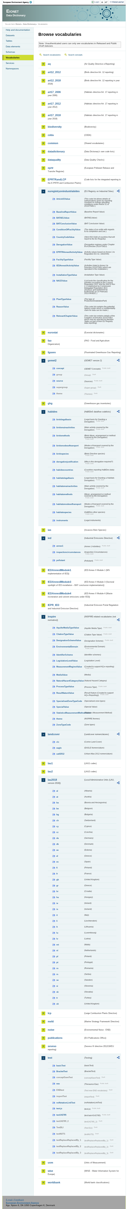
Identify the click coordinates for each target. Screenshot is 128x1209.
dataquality (54, 159)
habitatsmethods (64, 494)
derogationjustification (67, 462)
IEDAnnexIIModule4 (59, 593)
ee (57, 850)
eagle (59, 748)
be (57, 808)
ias (49, 530)
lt (57, 927)
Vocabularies (13, 57)
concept (60, 368)
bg (57, 814)
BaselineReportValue (66, 212)
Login (96, 2)
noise (51, 1029)
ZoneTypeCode (63, 725)
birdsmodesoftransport (67, 445)
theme (59, 719)
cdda (51, 135)
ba (57, 802)
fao (50, 340)
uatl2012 (60, 754)
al (57, 791)
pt (57, 962)
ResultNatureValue (65, 693)
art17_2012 (54, 103)
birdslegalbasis (63, 419)
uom (50, 1162)
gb (57, 879)
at (57, 797)
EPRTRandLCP (57, 179)
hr (57, 891)
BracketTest (61, 1071)
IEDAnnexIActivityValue (67, 265)
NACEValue (61, 281)
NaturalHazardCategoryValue (70, 681)
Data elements (13, 46)
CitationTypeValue (65, 634)
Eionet (18, 24)
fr (57, 873)
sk (57, 992)
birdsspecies (62, 454)
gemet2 (52, 360)
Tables (9, 41)
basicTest (60, 1065)
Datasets (10, 35)
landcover (54, 734)
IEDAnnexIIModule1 (59, 570)
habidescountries (64, 470)
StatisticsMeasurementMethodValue (70, 713)
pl (57, 956)
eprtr (50, 168)
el (57, 856)
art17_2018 (54, 115)
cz (57, 832)
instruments (62, 520)
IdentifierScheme (64, 655)
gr (57, 885)
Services (10, 63)
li (57, 921)
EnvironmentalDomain (67, 646)
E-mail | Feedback (15, 1200)
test (50, 1057)
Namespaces (12, 68)
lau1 (50, 763)
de (57, 838)
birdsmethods (63, 435)
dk (57, 844)
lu (57, 933)
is (57, 909)
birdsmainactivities (65, 427)
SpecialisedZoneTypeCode (69, 701)
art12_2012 (54, 72)
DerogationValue (64, 244)
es (57, 862)
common (53, 143)
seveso (52, 1046)
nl (57, 950)
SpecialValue (62, 707)
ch (57, 820)
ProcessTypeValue (65, 686)
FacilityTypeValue (64, 259)
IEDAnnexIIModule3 (59, 582)
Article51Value (63, 199)
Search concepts (75, 55)
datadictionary (56, 151)
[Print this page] (102, 2)
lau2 (50, 771)
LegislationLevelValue (67, 661)
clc (57, 742)
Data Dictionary (29, 24)
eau (58, 1083)
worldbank (54, 1182)
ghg (50, 403)
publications (55, 1038)
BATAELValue (62, 218)
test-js (59, 1108)
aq (49, 64)
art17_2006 (54, 92)
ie (57, 903)
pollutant (60, 560)
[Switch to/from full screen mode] (106, 2)
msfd (51, 1021)
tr (57, 998)
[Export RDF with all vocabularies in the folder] (118, 191)
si (57, 986)
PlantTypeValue (63, 299)
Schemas (10, 52)
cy (57, 826)
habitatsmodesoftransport (68, 504)
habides (52, 411)
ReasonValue (62, 307)
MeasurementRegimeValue (69, 667)
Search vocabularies (52, 55)
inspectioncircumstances (68, 552)
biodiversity (55, 126)
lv (57, 939)
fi (57, 868)
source (59, 381)
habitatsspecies (63, 512)
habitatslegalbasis (65, 478)
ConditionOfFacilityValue (68, 229)
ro (57, 968)
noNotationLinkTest (65, 1103)
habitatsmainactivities (66, 486)
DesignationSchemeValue (68, 640)
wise (50, 1171)
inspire (52, 616)
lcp (49, 1013)
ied (49, 538)
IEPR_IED (53, 605)
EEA (18, 2)
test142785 (61, 1115)
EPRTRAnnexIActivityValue (69, 252)
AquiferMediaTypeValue (67, 628)
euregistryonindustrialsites (64, 191)
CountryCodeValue (65, 237)
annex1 (59, 546)
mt (57, 945)
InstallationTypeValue (66, 275)
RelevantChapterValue (66, 316)
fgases (52, 352)
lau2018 (52, 779)
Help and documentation (18, 30)
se (57, 980)
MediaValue (61, 675)
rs (57, 974)
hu (57, 897)
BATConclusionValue (66, 223)
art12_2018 (54, 80)
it (57, 915)
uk (57, 1004)
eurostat (53, 332)
